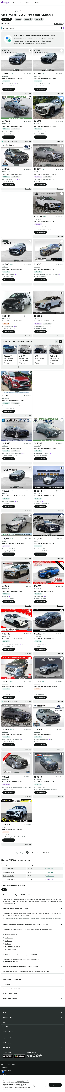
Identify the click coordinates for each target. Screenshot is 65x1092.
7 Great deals (49, 879)
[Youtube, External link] (34, 1055)
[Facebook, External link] (31, 1055)
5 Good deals (49, 872)
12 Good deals (50, 876)
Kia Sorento (8, 941)
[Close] (63, 1077)
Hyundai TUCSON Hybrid (12, 947)
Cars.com (10, 1084)
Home (3, 11)
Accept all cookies (55, 1085)
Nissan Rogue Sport (11, 935)
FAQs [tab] (4, 889)
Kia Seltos (8, 944)
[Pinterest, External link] (40, 1055)
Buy (14, 2)
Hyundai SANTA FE (10, 950)
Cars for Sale (9, 11)
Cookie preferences (40, 1085)
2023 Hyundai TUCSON (8, 879)
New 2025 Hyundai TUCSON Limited (8, 359)
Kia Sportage (9, 938)
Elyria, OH (17, 11)
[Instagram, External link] (37, 1055)
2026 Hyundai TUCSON (8, 868)
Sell (20, 2)
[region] (32, 1083)
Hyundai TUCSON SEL (11, 961)
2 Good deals (49, 868)
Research (28, 2)
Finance (37, 2)
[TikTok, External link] (28, 1055)
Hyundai (23, 11)
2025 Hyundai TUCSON (8, 872)
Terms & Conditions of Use (8, 1064)
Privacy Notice (4, 1067)
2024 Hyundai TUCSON (8, 876)
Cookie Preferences (6, 1074)
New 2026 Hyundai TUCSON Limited (23, 359)
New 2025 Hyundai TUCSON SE (39, 359)
